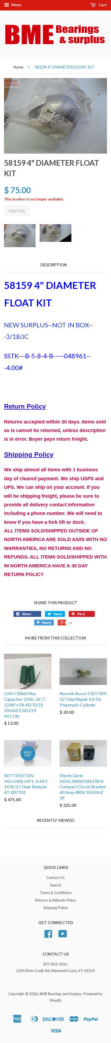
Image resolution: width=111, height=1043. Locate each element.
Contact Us (55, 877)
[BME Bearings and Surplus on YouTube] (62, 936)
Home (18, 67)
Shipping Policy (55, 908)
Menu (16, 4)
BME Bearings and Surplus (61, 994)
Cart (102, 4)
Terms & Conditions (56, 892)
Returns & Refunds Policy (55, 900)
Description (53, 264)
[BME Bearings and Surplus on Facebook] (48, 936)
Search (55, 885)
